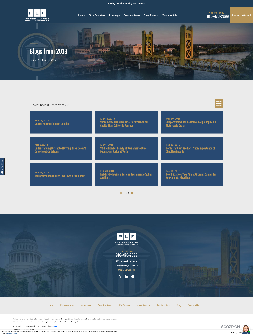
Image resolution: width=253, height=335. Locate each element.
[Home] (37, 15)
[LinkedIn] (126, 276)
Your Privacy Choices (45, 326)
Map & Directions (126, 270)
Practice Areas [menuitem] (132, 15)
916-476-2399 (218, 16)
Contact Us (193, 305)
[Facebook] (132, 276)
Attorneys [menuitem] (114, 15)
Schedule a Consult (241, 15)
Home (50, 305)
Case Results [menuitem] (151, 15)
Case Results (143, 305)
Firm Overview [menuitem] (97, 15)
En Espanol (124, 305)
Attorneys (86, 305)
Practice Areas (105, 305)
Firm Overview (67, 305)
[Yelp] (120, 276)
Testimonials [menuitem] (169, 15)
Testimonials (163, 305)
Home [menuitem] (81, 15)
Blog (179, 305)
